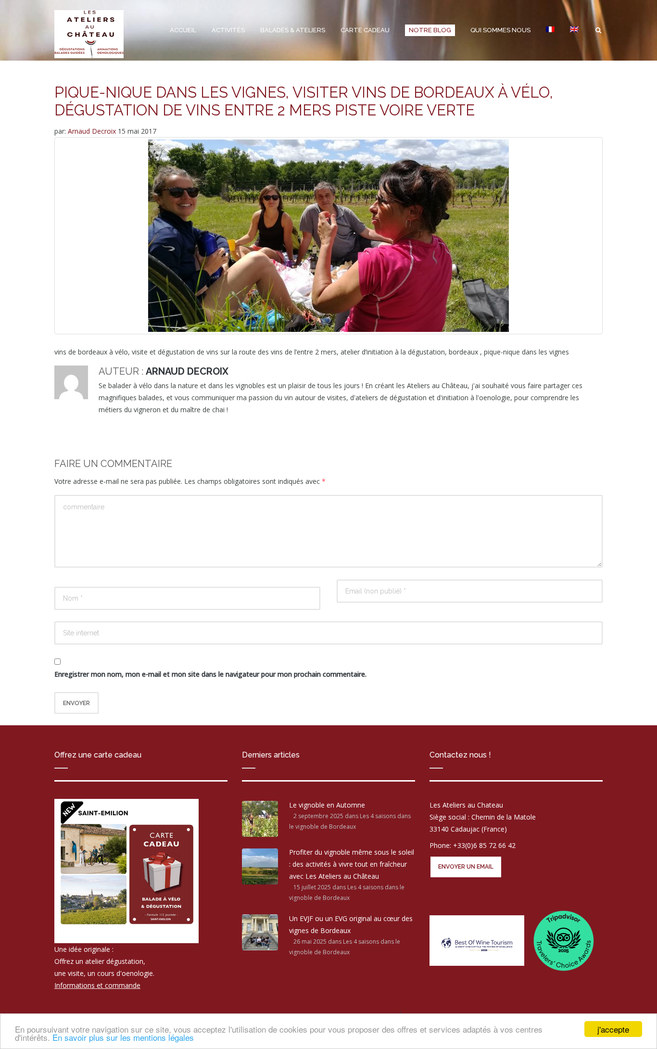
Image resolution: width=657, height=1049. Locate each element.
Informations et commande (97, 985)
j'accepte (613, 1029)
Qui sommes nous (500, 30)
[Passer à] (550, 30)
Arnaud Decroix (93, 131)
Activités (228, 30)
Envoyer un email (465, 866)
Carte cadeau (365, 30)
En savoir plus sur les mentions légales (123, 1037)
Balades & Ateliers (292, 30)
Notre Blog (430, 30)
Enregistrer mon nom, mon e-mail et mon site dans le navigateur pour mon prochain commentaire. (210, 674)
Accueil (183, 30)
